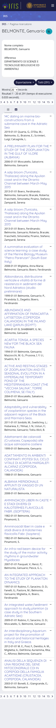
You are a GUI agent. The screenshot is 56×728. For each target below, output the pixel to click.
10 (24, 102)
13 (38, 102)
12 (34, 102)
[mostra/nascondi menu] (52, 5)
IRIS (4, 24)
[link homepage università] (36, 5)
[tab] (8, 109)
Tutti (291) (44, 82)
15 (48, 102)
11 (29, 102)
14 (43, 102)
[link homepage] (11, 5)
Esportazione (24, 82)
